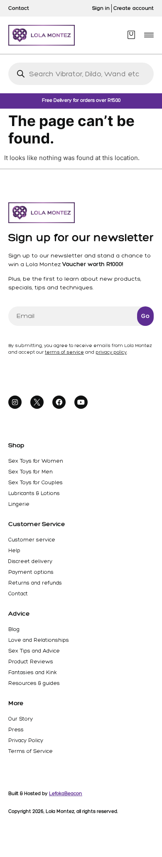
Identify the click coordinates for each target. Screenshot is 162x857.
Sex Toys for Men (30, 472)
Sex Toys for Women (35, 461)
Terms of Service (30, 751)
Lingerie (18, 504)
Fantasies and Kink (32, 672)
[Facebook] (59, 402)
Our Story (20, 719)
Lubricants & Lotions (34, 493)
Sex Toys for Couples (35, 482)
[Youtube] (81, 402)
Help (14, 550)
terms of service (64, 352)
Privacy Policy (25, 740)
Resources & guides (34, 683)
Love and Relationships (38, 640)
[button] (149, 35)
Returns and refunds (35, 583)
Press (16, 729)
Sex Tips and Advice (34, 651)
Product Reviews (30, 661)
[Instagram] (15, 402)
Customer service (31, 540)
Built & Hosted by (45, 793)
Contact (18, 593)
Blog (14, 629)
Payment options (31, 572)
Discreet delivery (30, 561)
